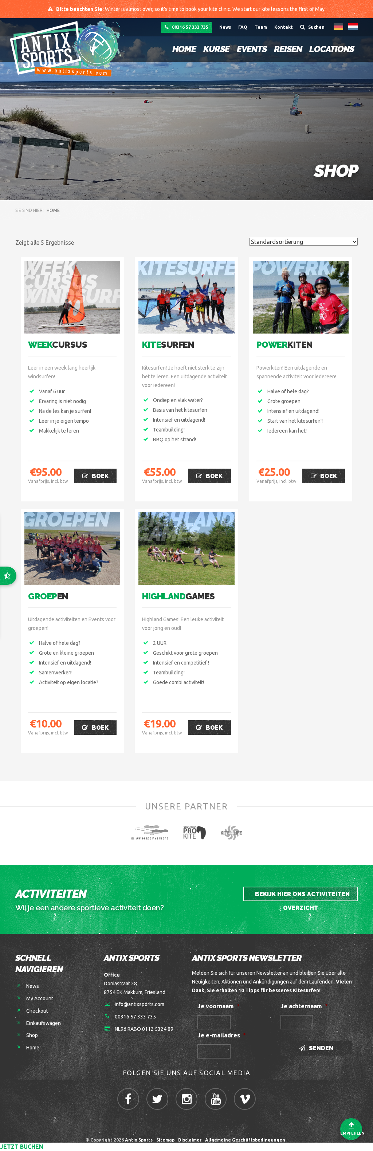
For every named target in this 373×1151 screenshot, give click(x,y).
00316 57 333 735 (189, 27)
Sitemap (165, 1140)
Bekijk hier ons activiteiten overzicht (302, 896)
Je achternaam (304, 1006)
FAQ (242, 27)
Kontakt (283, 27)
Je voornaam (218, 1006)
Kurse (216, 49)
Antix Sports (139, 1140)
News (225, 27)
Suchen (316, 27)
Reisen (288, 49)
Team (261, 27)
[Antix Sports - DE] (69, 48)
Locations (331, 49)
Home (184, 49)
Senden (320, 1048)
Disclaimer (189, 1140)
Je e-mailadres (221, 1035)
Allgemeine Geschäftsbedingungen (246, 1140)
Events (252, 49)
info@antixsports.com (139, 1004)
